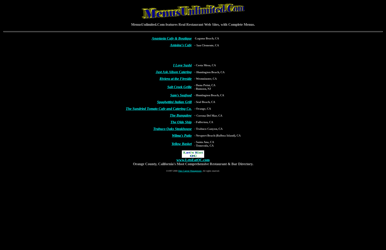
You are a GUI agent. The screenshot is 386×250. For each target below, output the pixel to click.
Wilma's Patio (182, 135)
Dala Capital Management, (190, 171)
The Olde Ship (181, 122)
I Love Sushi (182, 65)
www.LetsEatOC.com (193, 160)
